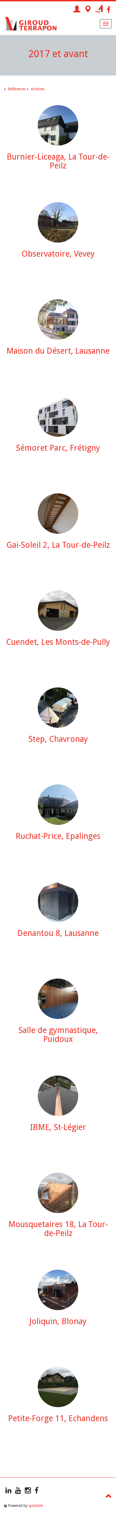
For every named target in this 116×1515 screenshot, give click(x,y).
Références (17, 89)
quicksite (36, 1505)
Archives (38, 89)
